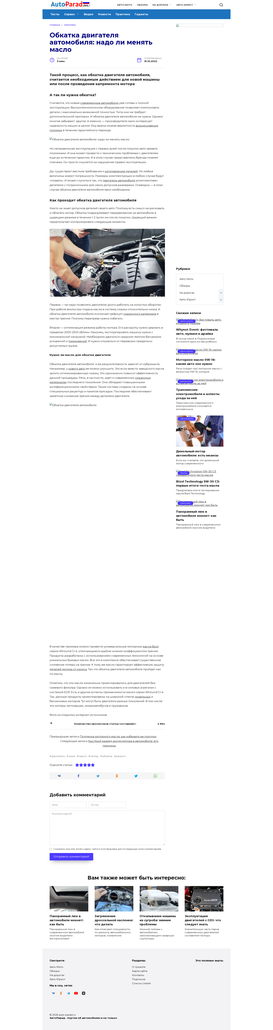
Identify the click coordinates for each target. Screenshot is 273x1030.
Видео (88, 14)
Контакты (138, 975)
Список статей (141, 983)
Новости (104, 14)
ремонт (121, 756)
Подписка (138, 979)
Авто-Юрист (184, 5)
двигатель (58, 756)
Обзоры (142, 5)
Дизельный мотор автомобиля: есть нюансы (197, 453)
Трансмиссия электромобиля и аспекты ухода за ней (197, 394)
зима (72, 756)
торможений (77, 341)
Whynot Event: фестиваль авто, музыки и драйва (197, 331)
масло (83, 756)
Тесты (54, 14)
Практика (123, 14)
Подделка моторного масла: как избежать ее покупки (118, 736)
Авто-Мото (124, 5)
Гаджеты (141, 14)
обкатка (107, 756)
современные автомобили (99, 103)
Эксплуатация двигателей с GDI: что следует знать (203, 920)
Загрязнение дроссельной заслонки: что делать (114, 920)
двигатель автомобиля (119, 180)
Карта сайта (139, 971)
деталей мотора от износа (68, 669)
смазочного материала (139, 313)
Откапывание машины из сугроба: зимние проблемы (158, 920)
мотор (94, 756)
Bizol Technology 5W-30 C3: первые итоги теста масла (198, 483)
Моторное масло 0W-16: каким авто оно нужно (195, 362)
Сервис (69, 14)
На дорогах (160, 5)
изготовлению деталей (121, 171)
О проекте (139, 966)
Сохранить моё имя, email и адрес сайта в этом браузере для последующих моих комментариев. (107, 849)
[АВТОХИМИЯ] (199, 444)
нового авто (76, 368)
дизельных (143, 696)
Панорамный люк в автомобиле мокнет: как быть (196, 515)
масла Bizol (151, 646)
